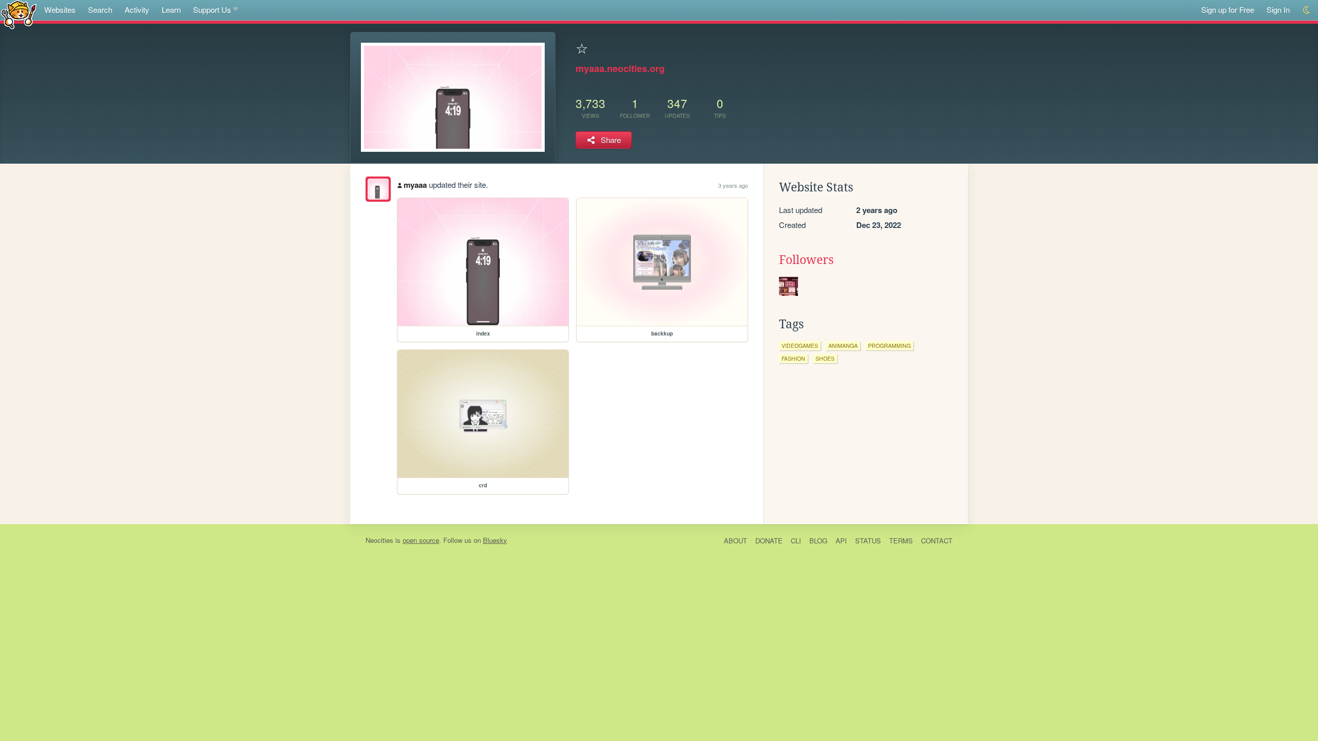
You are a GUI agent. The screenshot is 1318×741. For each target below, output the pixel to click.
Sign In (1278, 9)
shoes (825, 358)
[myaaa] (378, 189)
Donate (769, 540)
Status (868, 540)
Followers (806, 260)
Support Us (212, 9)
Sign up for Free (1227, 9)
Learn (171, 9)
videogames (800, 345)
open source (421, 540)
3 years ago (733, 185)
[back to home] (19, 14)
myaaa (415, 184)
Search (100, 9)
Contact (936, 540)
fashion (793, 358)
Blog (818, 540)
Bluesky (495, 540)
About (735, 540)
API (841, 540)
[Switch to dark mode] (1307, 10)
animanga (843, 345)
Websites (60, 9)
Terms (901, 540)
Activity (137, 9)
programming (889, 345)
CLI (796, 540)
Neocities (379, 540)
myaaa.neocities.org (620, 68)
